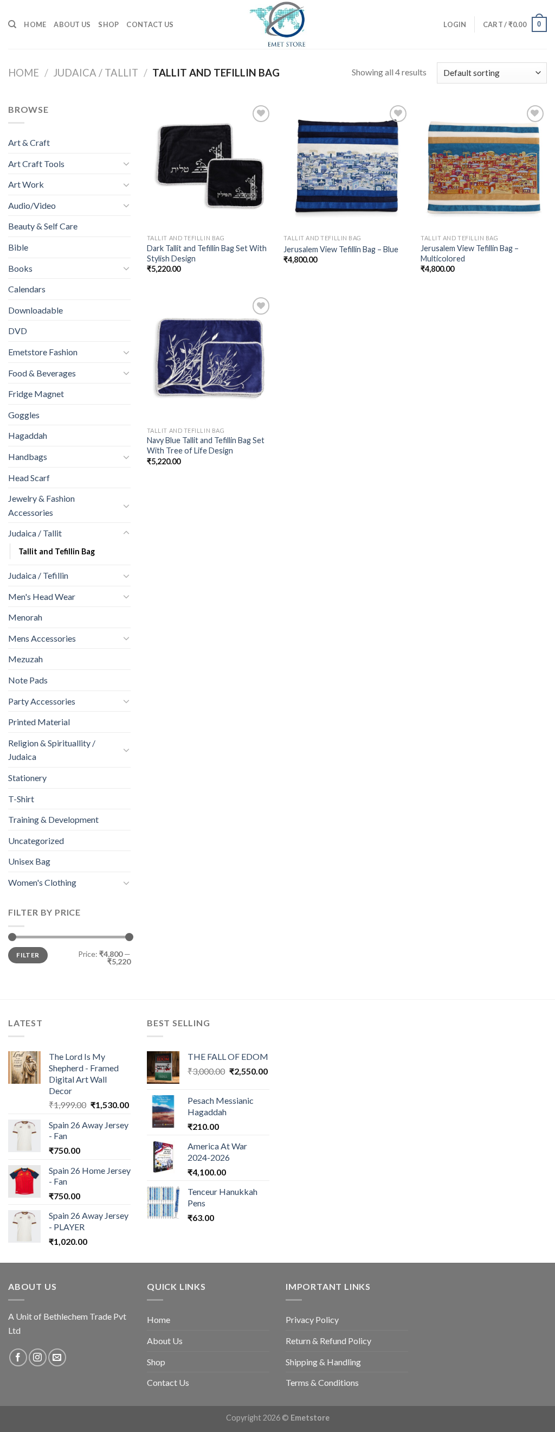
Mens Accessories (42, 638)
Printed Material (39, 722)
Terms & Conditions (322, 1382)
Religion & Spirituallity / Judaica (51, 750)
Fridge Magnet (36, 393)
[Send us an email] (57, 1357)
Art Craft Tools (36, 163)
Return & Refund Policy (328, 1340)
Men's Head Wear (41, 596)
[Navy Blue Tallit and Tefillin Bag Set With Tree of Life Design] (210, 358)
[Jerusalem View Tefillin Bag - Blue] (346, 166)
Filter (27, 955)
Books (20, 268)
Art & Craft (29, 142)
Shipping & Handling (323, 1362)
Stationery (27, 777)
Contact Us (149, 24)
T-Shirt (21, 799)
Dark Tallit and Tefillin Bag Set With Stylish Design (207, 253)
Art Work (26, 184)
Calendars (27, 289)
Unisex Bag (29, 861)
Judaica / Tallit (95, 73)
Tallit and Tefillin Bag (56, 551)
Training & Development (53, 819)
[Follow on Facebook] (18, 1357)
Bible (18, 247)
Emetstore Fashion (43, 352)
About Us (72, 24)
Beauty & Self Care (43, 226)
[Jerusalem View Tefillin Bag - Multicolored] (484, 166)
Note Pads (28, 680)
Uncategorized (36, 840)
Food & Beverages (42, 373)
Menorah (25, 617)
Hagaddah (27, 435)
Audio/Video (32, 205)
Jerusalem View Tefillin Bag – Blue (340, 249)
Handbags (27, 456)
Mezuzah (25, 659)
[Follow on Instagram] (38, 1357)
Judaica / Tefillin (38, 575)
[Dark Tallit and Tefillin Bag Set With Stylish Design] (210, 166)
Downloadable (35, 310)
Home (35, 24)
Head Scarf (29, 477)
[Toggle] (126, 163)
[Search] (12, 24)
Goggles (24, 415)
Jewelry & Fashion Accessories (41, 505)
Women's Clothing (42, 882)
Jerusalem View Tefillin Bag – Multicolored (470, 253)
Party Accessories (41, 701)
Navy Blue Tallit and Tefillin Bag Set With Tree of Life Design (205, 445)
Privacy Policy (312, 1319)
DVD (17, 330)
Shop (108, 24)
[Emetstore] (277, 24)
